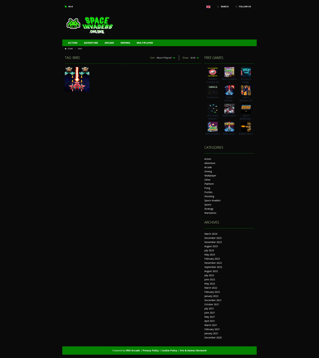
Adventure (91, 42)
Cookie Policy (169, 350)
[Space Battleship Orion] (246, 108)
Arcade (109, 42)
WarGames (210, 212)
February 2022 (212, 291)
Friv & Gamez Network (193, 350)
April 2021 (209, 320)
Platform (209, 183)
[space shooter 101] (246, 90)
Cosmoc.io (212, 97)
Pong (207, 188)
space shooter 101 (246, 99)
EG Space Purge (246, 80)
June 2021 (209, 312)
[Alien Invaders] (213, 126)
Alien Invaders (212, 133)
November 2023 (213, 242)
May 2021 (209, 316)
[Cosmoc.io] (213, 90)
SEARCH (225, 6)
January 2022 (211, 296)
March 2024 (210, 233)
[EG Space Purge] (246, 71)
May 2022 (209, 283)
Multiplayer (145, 42)
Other (207, 179)
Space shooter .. (229, 99)
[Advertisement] (193, 19)
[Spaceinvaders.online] (90, 24)
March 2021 (210, 325)
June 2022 (209, 279)
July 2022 (209, 275)
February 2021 (212, 329)
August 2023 (211, 246)
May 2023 (209, 254)
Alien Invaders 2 (229, 80)
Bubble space (246, 133)
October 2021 (211, 304)
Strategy (208, 208)
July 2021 (209, 308)
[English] (208, 6)
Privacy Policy (151, 350)
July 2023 (209, 250)
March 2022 (210, 287)
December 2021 (213, 300)
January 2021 (211, 333)
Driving (125, 42)
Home (70, 48)
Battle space (229, 115)
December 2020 (213, 337)
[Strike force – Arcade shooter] (229, 126)
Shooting (209, 196)
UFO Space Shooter (213, 117)
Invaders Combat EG (213, 80)
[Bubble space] (246, 126)
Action (72, 42)
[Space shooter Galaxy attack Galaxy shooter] (229, 90)
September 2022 (213, 267)
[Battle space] (229, 108)
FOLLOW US (245, 6)
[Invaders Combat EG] (213, 71)
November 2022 (213, 262)
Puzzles (208, 192)
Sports (207, 204)
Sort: (152, 57)
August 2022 (211, 271)
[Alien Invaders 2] (229, 71)
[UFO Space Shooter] (213, 108)
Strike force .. (229, 133)
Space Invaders (212, 200)
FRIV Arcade (133, 350)
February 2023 (212, 258)
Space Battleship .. (246, 117)
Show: (185, 57)
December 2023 (213, 237)
